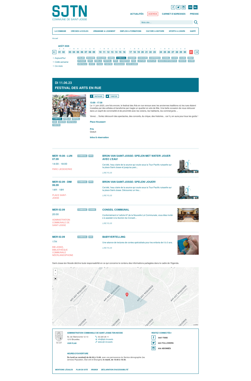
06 (82, 52)
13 (112, 52)
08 (90, 52)
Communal (121, 58)
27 (173, 52)
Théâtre (108, 64)
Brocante (101, 58)
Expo (90, 61)
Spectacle (82, 64)
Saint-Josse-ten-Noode (70, 12)
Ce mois (59, 65)
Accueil (55, 38)
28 (177, 52)
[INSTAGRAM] (184, 7)
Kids (133, 61)
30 (185, 52)
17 (130, 52)
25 (165, 52)
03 (70, 52)
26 (169, 52)
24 (161, 52)
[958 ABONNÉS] (154, 348)
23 (154, 52)
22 (150, 52)
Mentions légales (64, 369)
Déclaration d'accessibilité (114, 369)
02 (63, 52)
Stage (99, 64)
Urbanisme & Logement (104, 31)
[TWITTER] (178, 7)
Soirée (191, 61)
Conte (174, 58)
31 (191, 52)
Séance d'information (167, 61)
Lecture (141, 61)
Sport (91, 64)
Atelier (81, 58)
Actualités (137, 13)
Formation (124, 61)
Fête (115, 61)
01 (59, 52)
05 (78, 52)
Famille (98, 61)
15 (120, 52)
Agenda (152, 13)
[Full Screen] (55, 278)
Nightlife (152, 61)
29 (181, 52)
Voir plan (71, 343)
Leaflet (195, 324)
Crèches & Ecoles (79, 31)
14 (116, 52)
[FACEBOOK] (173, 7)
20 (142, 52)
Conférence (155, 58)
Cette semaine (61, 62)
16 (124, 52)
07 (86, 52)
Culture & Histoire (155, 31)
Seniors (182, 61)
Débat (190, 58)
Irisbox (94, 369)
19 (138, 52)
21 (146, 52)
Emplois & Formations (130, 31)
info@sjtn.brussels (105, 339)
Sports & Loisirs (177, 31)
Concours (142, 58)
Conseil (166, 58)
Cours (182, 58)
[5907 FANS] (154, 337)
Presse (194, 13)
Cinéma (111, 58)
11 (104, 52)
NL (195, 7)
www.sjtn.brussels (105, 341)
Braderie (90, 58)
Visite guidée (132, 64)
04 (74, 52)
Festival (107, 61)
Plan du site (82, 369)
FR (190, 7)
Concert (132, 58)
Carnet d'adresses (174, 13)
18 (134, 52)
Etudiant (81, 61)
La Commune (60, 31)
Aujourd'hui (60, 57)
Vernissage (119, 64)
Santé (193, 31)
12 (108, 52)
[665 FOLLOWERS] (154, 343)
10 (100, 52)
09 (94, 52)
